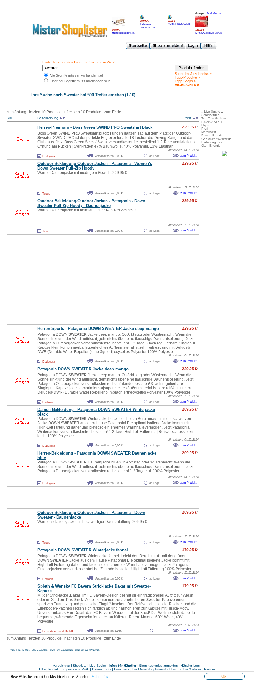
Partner (209, 669)
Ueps (205, 125)
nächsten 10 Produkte (82, 112)
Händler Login (191, 665)
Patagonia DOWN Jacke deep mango (83, 369)
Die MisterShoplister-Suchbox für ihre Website (166, 669)
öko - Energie (211, 145)
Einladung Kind (212, 142)
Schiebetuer (210, 115)
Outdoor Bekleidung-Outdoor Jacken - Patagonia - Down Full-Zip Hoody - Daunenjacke (91, 203)
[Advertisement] (89, 279)
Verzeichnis (61, 665)
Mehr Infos (99, 677)
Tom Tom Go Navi (213, 118)
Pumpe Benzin (211, 135)
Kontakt (54, 669)
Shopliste (79, 665)
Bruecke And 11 (212, 121)
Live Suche (97, 665)
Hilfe (42, 669)
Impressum (71, 669)
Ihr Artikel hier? (215, 13)
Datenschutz (101, 669)
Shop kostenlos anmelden (158, 665)
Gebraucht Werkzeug (216, 138)
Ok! (224, 676)
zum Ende (112, 112)
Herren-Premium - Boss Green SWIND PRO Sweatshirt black (94, 127)
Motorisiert (208, 132)
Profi (204, 128)
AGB (85, 669)
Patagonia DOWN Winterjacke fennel (82, 550)
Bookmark (121, 669)
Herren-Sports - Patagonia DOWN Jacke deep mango (98, 328)
